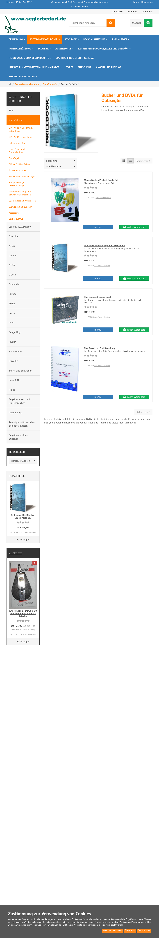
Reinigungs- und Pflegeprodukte (29, 58)
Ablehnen (130, 930)
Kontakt (137, 2)
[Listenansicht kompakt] (130, 161)
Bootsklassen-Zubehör (44, 39)
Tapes (69, 67)
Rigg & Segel (120, 39)
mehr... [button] (97, 226)
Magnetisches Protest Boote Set (101, 180)
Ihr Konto (132, 11)
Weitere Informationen (113, 930)
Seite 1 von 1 (143, 160)
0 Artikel (136, 22)
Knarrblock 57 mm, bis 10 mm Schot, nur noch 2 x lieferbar (23, 613)
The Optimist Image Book (97, 297)
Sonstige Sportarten (22, 76)
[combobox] (60, 161)
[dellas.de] (35, 24)
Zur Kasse (117, 11)
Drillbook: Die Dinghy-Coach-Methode (104, 245)
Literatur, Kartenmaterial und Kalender (34, 67)
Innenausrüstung (20, 48)
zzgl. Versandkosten (103, 197)
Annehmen (144, 930)
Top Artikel (17, 476)
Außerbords (63, 48)
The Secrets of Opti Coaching (99, 348)
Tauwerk (43, 48)
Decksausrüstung (94, 39)
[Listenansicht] (123, 161)
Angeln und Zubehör (109, 67)
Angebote (15, 553)
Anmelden (147, 11)
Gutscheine (84, 67)
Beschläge (70, 39)
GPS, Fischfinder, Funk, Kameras (75, 58)
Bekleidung (16, 39)
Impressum (147, 2)
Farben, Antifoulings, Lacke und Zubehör (103, 48)
